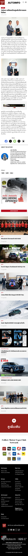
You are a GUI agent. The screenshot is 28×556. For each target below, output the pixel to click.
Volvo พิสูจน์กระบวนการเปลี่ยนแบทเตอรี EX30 (13, 408)
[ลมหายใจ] (19, 458)
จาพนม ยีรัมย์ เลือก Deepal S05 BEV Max (12, 295)
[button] (13, 107)
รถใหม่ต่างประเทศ (19, 471)
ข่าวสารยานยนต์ (5, 518)
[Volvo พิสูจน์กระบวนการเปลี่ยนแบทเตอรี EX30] (14, 395)
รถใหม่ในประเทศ (19, 472)
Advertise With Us (19, 499)
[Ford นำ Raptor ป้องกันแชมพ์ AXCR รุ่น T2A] (14, 253)
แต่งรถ (2, 499)
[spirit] (9, 458)
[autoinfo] (2, 2)
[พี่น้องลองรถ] (19, 453)
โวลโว (3, 173)
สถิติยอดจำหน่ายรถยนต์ (7, 506)
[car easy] (23, 453)
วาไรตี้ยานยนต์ (4, 504)
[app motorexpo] (9, 448)
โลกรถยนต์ (17, 481)
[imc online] (9, 453)
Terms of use (18, 501)
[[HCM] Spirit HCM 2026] (14, 190)
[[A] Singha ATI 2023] (14, 105)
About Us (17, 497)
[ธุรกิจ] (14, 423)
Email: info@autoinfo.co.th (14, 548)
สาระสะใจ (3, 503)
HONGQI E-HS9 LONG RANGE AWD (11, 380)
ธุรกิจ (3, 8)
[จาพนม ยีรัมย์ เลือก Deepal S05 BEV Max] (14, 281)
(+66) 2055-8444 (10, 547)
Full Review (18, 490)
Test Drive (3, 483)
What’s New (4, 471)
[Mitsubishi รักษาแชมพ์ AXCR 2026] (14, 225)
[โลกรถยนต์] (14, 453)
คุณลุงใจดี (17, 488)
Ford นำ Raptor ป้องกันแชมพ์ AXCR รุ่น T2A (13, 267)
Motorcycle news (5, 472)
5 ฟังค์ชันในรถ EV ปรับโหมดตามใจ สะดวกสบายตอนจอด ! (13, 352)
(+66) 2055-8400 (18, 547)
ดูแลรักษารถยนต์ (5, 501)
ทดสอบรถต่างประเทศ (6, 487)
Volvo (11, 173)
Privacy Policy (18, 503)
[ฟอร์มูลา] (19, 448)
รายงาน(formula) (4, 349)
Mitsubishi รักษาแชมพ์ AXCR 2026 (11, 239)
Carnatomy (18, 483)
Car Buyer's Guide (19, 474)
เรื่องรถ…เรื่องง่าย (19, 487)
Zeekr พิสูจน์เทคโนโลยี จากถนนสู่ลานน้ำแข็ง (12, 323)
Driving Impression (6, 481)
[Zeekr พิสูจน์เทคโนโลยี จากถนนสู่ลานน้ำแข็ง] (14, 309)
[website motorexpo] (14, 448)
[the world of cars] (23, 448)
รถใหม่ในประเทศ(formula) (6, 378)
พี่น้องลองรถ (18, 485)
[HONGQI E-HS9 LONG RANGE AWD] (14, 366)
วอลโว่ (7, 173)
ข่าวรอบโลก (4, 517)
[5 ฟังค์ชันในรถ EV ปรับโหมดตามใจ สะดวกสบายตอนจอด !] (14, 337)
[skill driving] (14, 458)
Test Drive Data (5, 485)
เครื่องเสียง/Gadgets (6, 497)
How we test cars (19, 504)
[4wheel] (4, 453)
